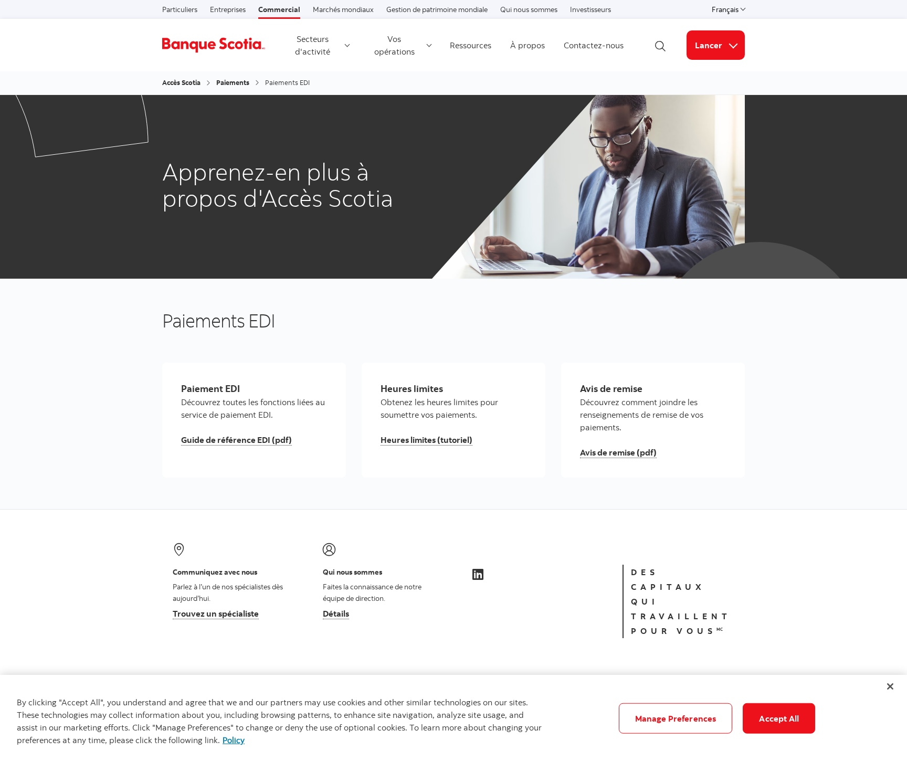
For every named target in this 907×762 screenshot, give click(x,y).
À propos (527, 45)
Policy (234, 740)
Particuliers (179, 9)
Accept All (779, 718)
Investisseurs (590, 9)
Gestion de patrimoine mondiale (437, 9)
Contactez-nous (594, 45)
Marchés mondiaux (343, 9)
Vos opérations (394, 45)
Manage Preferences (675, 718)
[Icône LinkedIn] (477, 574)
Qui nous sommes (528, 9)
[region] (453, 718)
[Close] (890, 686)
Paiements (232, 82)
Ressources (470, 45)
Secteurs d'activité (312, 45)
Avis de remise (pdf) (618, 452)
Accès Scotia (181, 82)
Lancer (720, 44)
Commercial (279, 9)
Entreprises (228, 9)
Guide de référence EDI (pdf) (236, 440)
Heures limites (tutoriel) (426, 440)
